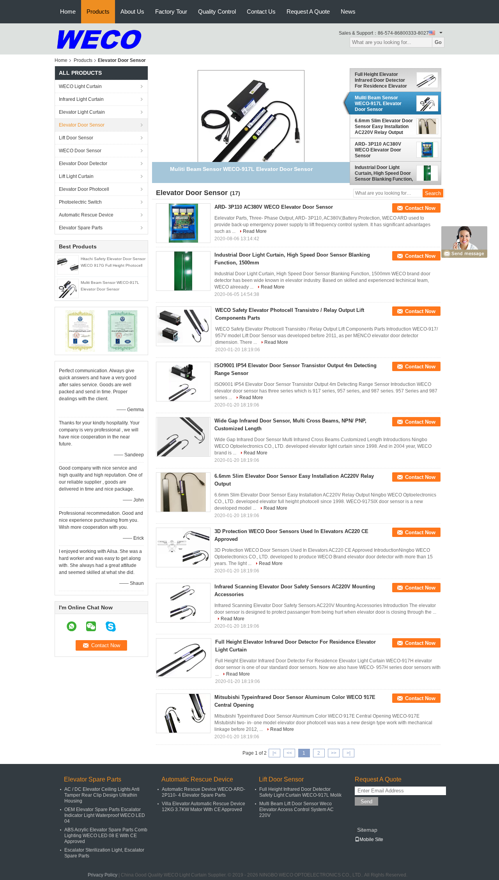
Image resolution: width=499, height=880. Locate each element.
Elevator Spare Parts (81, 228)
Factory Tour (171, 11)
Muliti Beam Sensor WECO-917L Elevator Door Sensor (378, 103)
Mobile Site (371, 839)
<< (289, 753)
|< (274, 753)
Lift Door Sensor (76, 138)
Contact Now (420, 208)
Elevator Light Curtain (82, 112)
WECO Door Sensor (80, 150)
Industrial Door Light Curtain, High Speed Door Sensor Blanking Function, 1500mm (384, 173)
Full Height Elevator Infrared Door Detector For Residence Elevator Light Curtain (381, 80)
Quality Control (217, 11)
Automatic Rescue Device (86, 215)
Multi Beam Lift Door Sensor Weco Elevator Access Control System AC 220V (296, 809)
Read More (255, 231)
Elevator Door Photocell (84, 189)
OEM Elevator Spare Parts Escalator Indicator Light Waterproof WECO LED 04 (104, 815)
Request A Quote (308, 11)
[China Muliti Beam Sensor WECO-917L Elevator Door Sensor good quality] (251, 123)
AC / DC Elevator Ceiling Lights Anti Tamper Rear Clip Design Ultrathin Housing (102, 795)
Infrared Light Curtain (81, 99)
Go (438, 42)
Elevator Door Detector (83, 163)
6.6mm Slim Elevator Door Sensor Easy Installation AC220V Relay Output (384, 126)
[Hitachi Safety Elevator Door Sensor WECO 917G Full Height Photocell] (67, 264)
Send (366, 801)
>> (333, 753)
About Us (132, 11)
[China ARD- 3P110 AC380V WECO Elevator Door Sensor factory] (183, 223)
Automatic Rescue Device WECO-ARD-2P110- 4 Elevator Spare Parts (203, 792)
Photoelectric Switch (80, 202)
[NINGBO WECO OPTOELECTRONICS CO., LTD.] (99, 38)
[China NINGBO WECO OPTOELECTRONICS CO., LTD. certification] (80, 330)
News (348, 11)
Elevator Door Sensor (81, 125)
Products (98, 11)
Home (68, 11)
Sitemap (367, 830)
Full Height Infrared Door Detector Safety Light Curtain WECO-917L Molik (300, 792)
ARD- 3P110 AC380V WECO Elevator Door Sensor (378, 149)
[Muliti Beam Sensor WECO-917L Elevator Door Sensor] (67, 288)
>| (348, 753)
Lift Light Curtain (76, 176)
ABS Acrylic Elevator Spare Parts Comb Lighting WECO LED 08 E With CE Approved (105, 835)
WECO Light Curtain (80, 86)
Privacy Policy (102, 875)
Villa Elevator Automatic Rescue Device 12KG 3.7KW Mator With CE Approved (203, 806)
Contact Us (261, 11)
